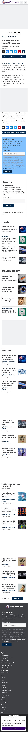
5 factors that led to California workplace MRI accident (9, 560)
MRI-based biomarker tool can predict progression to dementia (9, 228)
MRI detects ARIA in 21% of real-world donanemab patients (9, 450)
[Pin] (19, 51)
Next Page (17, 598)
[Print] (3, 51)
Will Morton (6, 455)
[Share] (7, 51)
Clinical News (7, 37)
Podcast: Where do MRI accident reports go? (9, 437)
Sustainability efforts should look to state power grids (9, 370)
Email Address (7, 150)
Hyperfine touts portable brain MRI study (9, 258)
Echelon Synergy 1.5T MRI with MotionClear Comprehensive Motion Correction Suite (9, 240)
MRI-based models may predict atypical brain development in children (9, 586)
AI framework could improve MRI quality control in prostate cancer (8, 523)
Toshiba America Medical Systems (13, 63)
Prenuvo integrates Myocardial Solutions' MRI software (9, 495)
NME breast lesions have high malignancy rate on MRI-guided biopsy (9, 573)
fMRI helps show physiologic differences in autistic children (9, 278)
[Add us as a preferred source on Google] (23, 51)
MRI (14, 37)
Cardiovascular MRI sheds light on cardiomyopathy (8, 289)
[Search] (21, 2)
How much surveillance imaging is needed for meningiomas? (9, 510)
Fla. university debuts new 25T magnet (9, 300)
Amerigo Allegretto (9, 361)
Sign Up (7, 171)
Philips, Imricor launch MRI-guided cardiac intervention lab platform (9, 248)
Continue (8, 205)
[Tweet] (15, 51)
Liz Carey (5, 441)
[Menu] (25, 2)
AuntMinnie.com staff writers (10, 46)
